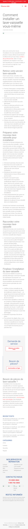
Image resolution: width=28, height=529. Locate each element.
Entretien (11, 29)
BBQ (4, 468)
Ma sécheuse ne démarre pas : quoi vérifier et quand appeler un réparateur (13, 419)
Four (4, 472)
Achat (4, 443)
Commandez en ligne (14, 368)
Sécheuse (5, 470)
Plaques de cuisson (19, 468)
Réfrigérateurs (17, 470)
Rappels (5, 450)
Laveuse (5, 464)
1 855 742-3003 (14, 483)
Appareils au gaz (18, 464)
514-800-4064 (10, 1)
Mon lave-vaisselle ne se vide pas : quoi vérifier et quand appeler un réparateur (13, 431)
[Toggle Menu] (25, 6)
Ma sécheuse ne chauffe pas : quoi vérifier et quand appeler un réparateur (14, 427)
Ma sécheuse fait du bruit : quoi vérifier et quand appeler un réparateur (13, 423)
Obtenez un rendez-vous (14, 348)
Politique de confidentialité (14, 526)
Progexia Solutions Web (20, 524)
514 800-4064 (14, 480)
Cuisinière (5, 466)
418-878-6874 (18, 1)
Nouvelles (5, 448)
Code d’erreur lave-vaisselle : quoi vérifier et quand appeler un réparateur (13, 435)
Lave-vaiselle (17, 466)
